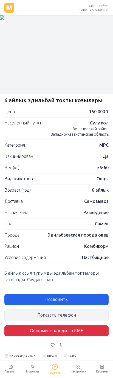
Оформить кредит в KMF (56, 330)
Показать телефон (56, 315)
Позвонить (56, 299)
